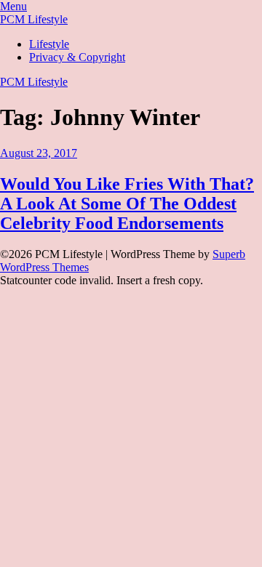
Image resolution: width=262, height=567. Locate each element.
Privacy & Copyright (77, 57)
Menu (13, 6)
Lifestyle (49, 44)
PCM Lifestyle (34, 19)
